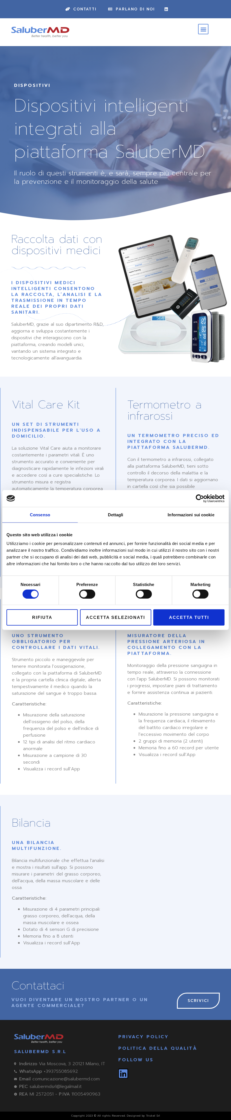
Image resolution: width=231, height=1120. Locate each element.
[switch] (87, 593)
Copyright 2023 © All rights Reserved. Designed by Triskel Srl (115, 1116)
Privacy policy (143, 1036)
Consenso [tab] (40, 514)
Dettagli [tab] (115, 514)
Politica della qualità (157, 1048)
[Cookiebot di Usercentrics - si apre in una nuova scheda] (200, 498)
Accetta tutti (189, 617)
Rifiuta (42, 617)
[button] (203, 29)
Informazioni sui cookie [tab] (191, 514)
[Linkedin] (166, 9)
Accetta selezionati (115, 617)
